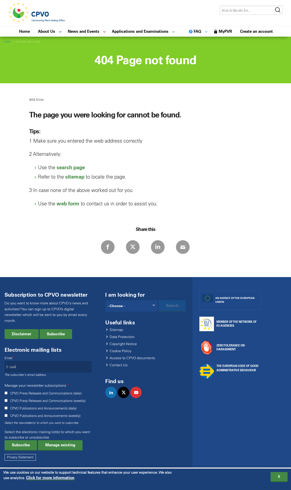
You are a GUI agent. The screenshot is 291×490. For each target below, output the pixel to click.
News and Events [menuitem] (83, 31)
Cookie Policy (120, 351)
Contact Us (119, 365)
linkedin (113, 397)
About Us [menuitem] (46, 31)
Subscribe (56, 334)
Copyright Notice (123, 344)
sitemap (74, 177)
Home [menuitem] (24, 31)
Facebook (108, 247)
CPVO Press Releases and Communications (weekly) (47, 401)
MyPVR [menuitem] (225, 31)
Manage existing (60, 445)
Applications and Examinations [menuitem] (140, 31)
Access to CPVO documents (132, 358)
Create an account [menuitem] (256, 31)
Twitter (133, 247)
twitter (125, 397)
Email (8, 358)
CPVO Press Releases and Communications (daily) (46, 393)
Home (7, 41)
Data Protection (122, 337)
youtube (138, 397)
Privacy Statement (20, 457)
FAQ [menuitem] (197, 31)
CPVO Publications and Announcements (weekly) (45, 416)
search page (71, 167)
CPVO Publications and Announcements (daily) (43, 408)
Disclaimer (21, 334)
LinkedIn (158, 247)
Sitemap (116, 330)
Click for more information (50, 478)
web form (68, 204)
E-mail (183, 247)
